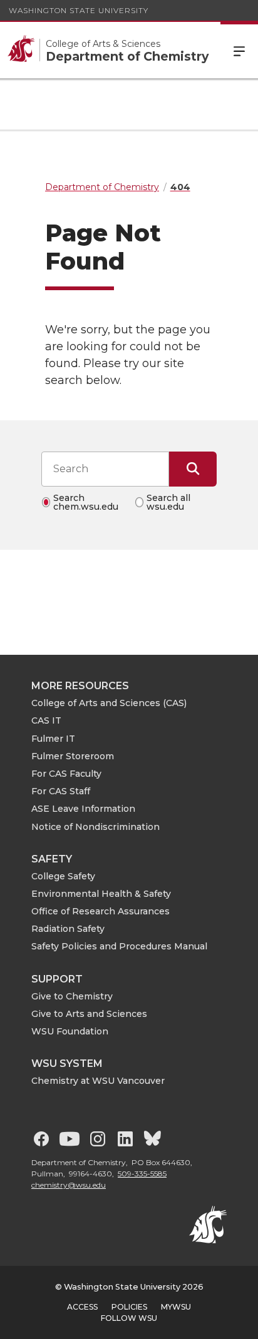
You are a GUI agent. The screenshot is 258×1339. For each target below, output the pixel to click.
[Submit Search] (193, 469)
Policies (129, 1306)
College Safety (63, 876)
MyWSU (176, 1306)
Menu (239, 50)
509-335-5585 (142, 1173)
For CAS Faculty (66, 773)
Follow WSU (129, 1318)
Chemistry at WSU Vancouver (98, 1080)
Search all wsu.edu (168, 502)
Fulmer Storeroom (72, 756)
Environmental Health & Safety (101, 893)
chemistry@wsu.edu (68, 1185)
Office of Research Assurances (100, 911)
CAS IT (46, 720)
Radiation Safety (68, 928)
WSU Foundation (69, 1031)
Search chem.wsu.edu (85, 502)
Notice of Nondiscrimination (95, 826)
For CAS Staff (60, 791)
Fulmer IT (53, 738)
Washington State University (78, 10)
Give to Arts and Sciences (89, 1013)
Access (82, 1306)
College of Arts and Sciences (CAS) (109, 703)
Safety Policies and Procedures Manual (119, 946)
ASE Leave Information (83, 808)
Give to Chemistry (72, 996)
